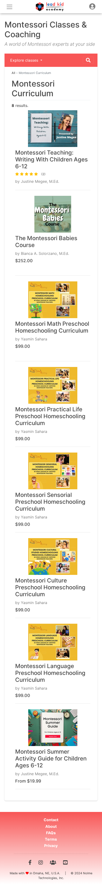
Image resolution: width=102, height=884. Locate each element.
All (13, 73)
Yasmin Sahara (34, 339)
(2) (43, 174)
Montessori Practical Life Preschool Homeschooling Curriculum (50, 416)
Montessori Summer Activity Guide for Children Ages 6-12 (51, 758)
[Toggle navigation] (92, 6)
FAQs (51, 832)
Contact (51, 819)
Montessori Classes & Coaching (46, 29)
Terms (51, 839)
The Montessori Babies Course (46, 241)
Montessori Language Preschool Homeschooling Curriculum (50, 673)
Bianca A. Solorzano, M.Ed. (45, 253)
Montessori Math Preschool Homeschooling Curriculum (52, 327)
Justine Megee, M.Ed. (40, 181)
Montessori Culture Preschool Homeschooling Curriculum (50, 587)
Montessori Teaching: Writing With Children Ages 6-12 (51, 159)
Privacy (51, 845)
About (51, 826)
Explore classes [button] (24, 60)
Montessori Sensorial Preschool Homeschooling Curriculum (50, 501)
